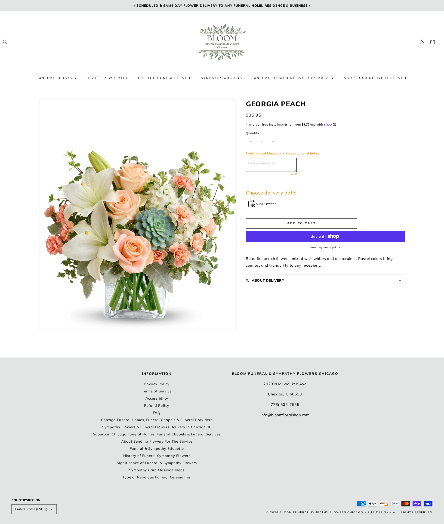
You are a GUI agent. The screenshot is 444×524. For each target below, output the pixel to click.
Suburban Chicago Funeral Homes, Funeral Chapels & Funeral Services (157, 434)
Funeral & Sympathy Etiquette (157, 448)
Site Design (378, 512)
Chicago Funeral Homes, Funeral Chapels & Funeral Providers (156, 420)
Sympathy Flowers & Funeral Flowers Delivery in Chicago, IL (156, 427)
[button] (5, 42)
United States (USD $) (31, 509)
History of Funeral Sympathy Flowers (156, 455)
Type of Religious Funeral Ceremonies (157, 477)
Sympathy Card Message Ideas (157, 470)
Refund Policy (156, 405)
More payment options (325, 247)
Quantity (252, 133)
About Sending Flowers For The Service (156, 441)
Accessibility (156, 398)
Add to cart (301, 223)
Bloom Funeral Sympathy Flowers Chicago (321, 512)
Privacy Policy (157, 384)
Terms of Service (157, 391)
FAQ (156, 412)
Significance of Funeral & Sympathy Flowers (157, 463)
